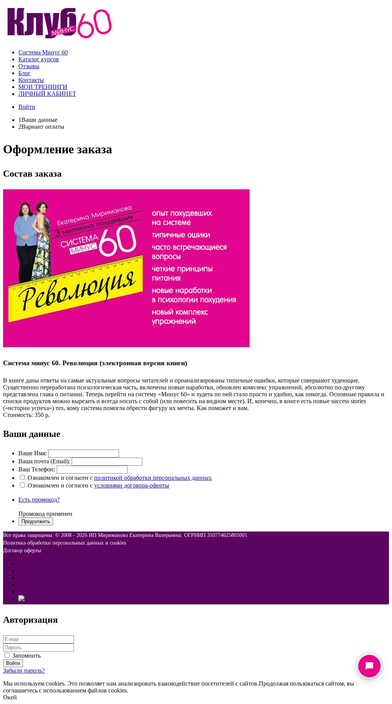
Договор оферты (22, 550)
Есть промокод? (39, 499)
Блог (24, 73)
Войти (26, 106)
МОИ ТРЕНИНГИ (42, 87)
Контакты (31, 80)
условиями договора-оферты (131, 485)
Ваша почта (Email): (44, 461)
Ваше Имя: (32, 453)
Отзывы (28, 66)
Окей (10, 697)
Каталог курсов (38, 59)
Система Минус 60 (43, 52)
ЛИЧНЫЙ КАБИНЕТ (47, 93)
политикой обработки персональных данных (153, 477)
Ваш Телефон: (36, 469)
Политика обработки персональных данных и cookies (64, 543)
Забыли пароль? (24, 670)
